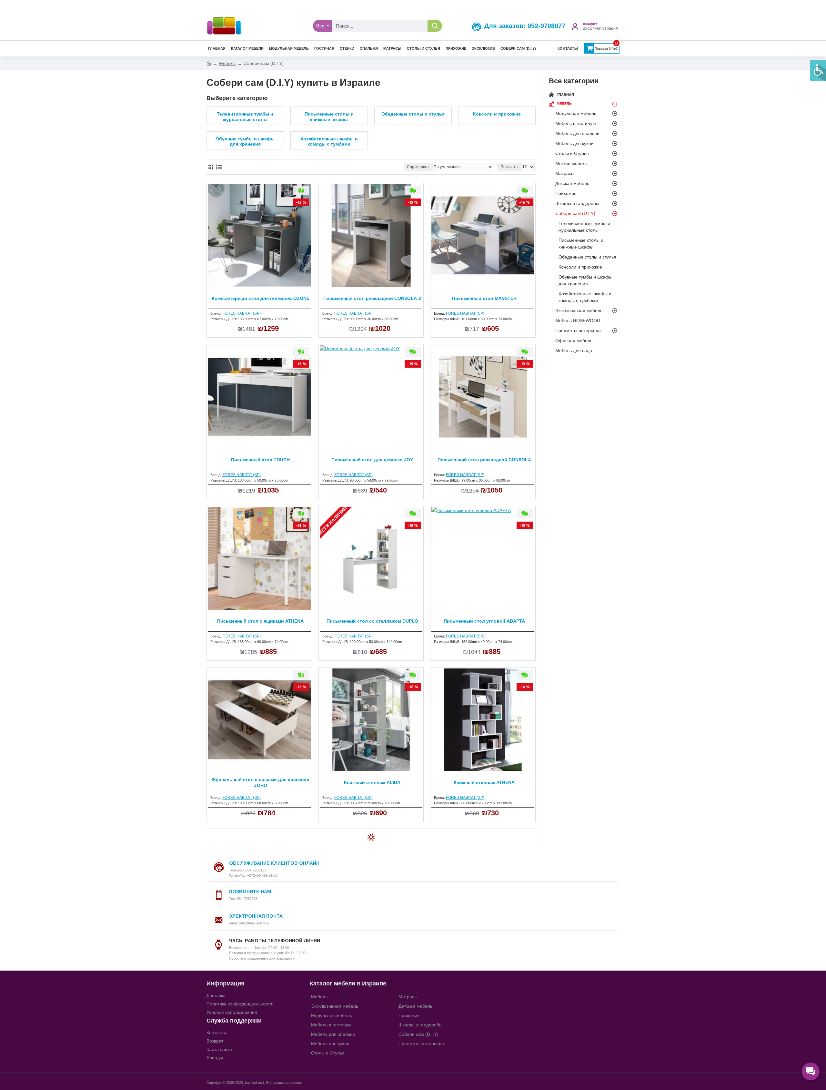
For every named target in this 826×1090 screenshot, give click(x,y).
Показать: (509, 167)
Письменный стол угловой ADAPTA (484, 621)
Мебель (227, 63)
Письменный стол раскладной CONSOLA (484, 459)
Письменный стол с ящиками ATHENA (260, 621)
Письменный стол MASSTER (484, 298)
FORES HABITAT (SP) (241, 313)
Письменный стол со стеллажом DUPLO (372, 621)
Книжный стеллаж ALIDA (372, 782)
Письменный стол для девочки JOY (372, 459)
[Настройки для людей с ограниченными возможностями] (818, 70)
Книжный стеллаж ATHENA (484, 782)
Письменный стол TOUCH (260, 459)
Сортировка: (418, 167)
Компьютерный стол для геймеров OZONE (260, 298)
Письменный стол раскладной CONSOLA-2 (372, 298)
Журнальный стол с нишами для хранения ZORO (260, 782)
